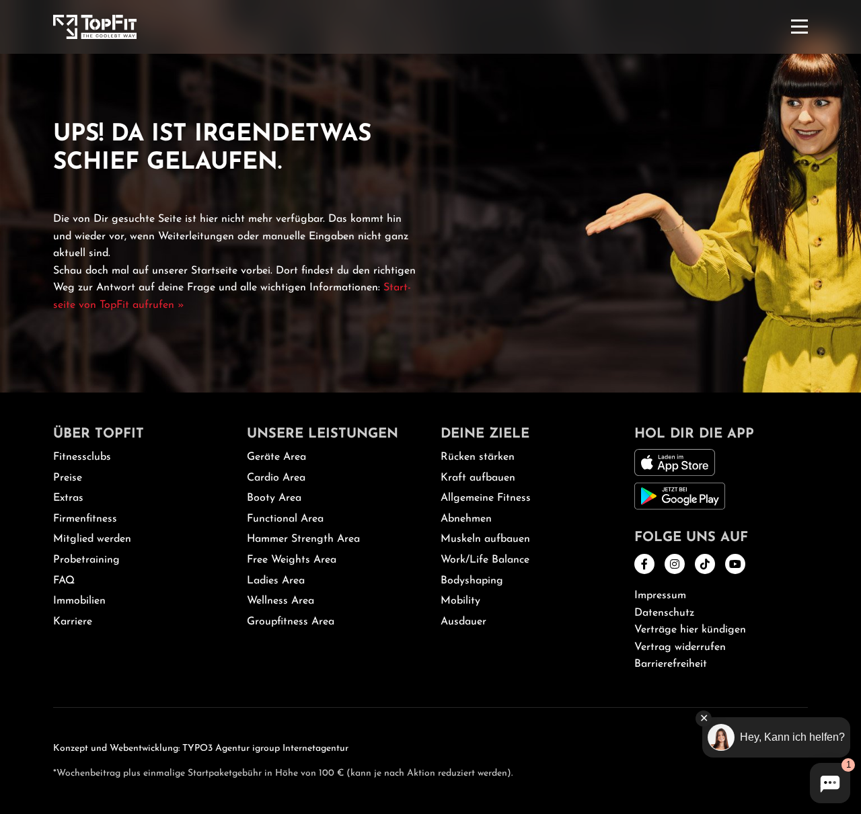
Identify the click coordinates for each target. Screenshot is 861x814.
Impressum (660, 595)
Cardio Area (276, 478)
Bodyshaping (472, 580)
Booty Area (274, 498)
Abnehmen (466, 519)
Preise (67, 478)
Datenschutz (664, 613)
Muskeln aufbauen (485, 539)
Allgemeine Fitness (486, 498)
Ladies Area (276, 580)
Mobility (460, 601)
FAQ (64, 580)
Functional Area (285, 519)
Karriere (72, 621)
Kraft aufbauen (478, 478)
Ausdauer (463, 621)
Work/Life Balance (485, 560)
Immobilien (79, 601)
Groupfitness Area (290, 621)
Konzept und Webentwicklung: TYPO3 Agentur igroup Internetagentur (200, 748)
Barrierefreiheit (670, 664)
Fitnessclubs (82, 457)
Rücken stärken (478, 457)
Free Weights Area (291, 560)
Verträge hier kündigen (690, 629)
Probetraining (86, 560)
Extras (68, 498)
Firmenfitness (85, 519)
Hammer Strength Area (303, 539)
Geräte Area (276, 457)
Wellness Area (280, 601)
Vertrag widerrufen (680, 647)
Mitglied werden (92, 539)
